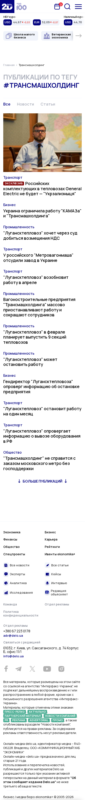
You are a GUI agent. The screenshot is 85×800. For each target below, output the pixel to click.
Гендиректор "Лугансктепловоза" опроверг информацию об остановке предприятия (41, 387)
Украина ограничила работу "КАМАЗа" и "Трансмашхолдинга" (42, 213)
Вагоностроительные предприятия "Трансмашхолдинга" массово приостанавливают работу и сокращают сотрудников (39, 307)
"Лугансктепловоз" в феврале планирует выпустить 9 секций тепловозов (34, 337)
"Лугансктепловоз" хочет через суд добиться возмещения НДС (40, 235)
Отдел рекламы (57, 604)
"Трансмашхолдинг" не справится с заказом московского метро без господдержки (39, 463)
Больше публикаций (42, 481)
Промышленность (18, 227)
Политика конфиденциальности (20, 614)
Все (6, 104)
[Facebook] (6, 668)
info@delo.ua (13, 656)
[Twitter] (32, 669)
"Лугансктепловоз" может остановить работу (30, 362)
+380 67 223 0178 (16, 631)
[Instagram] (61, 668)
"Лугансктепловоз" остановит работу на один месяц (42, 411)
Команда (10, 604)
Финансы (10, 539)
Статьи (48, 104)
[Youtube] (47, 668)
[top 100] (21, 6)
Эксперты (17, 574)
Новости (25, 104)
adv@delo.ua (13, 635)
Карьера (51, 539)
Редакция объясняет (59, 592)
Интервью (59, 583)
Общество (12, 452)
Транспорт (12, 177)
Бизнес (9, 204)
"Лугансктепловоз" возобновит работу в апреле (35, 279)
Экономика (11, 532)
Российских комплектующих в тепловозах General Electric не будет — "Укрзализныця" (42, 189)
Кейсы (56, 574)
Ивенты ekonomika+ (60, 554)
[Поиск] (67, 6)
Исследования (21, 592)
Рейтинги (52, 547)
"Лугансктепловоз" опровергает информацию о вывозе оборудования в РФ (41, 436)
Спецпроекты (14, 554)
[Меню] (78, 6)
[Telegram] (18, 669)
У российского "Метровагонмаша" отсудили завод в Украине (38, 257)
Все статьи (60, 565)
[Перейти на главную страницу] (7, 6)
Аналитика (18, 583)
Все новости (19, 565)
